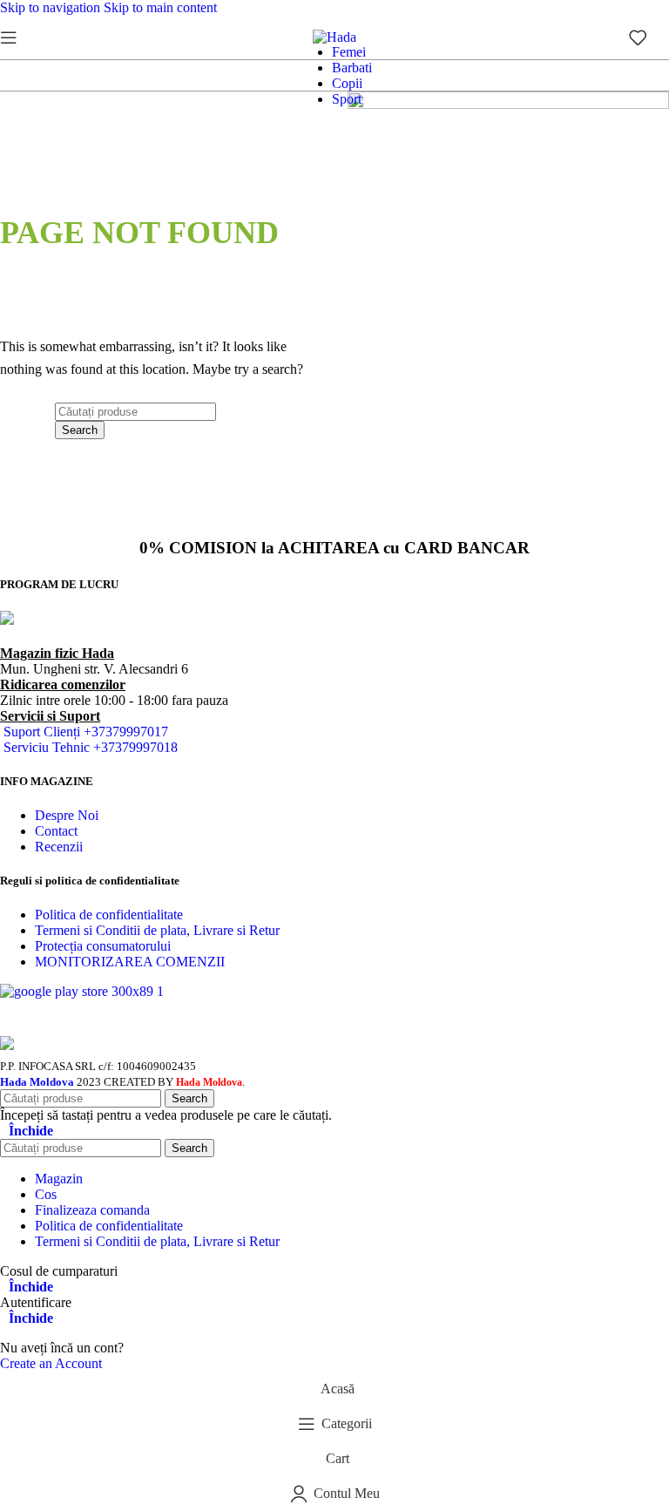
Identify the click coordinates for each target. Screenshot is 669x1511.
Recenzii (59, 846)
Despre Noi (66, 815)
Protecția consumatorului (103, 945)
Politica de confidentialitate (109, 914)
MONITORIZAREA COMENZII (130, 961)
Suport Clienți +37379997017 (85, 731)
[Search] (35, 37)
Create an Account (51, 1363)
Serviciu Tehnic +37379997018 (90, 747)
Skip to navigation (52, 7)
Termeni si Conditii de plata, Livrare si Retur (157, 930)
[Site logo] (334, 37)
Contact (56, 830)
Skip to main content (160, 7)
